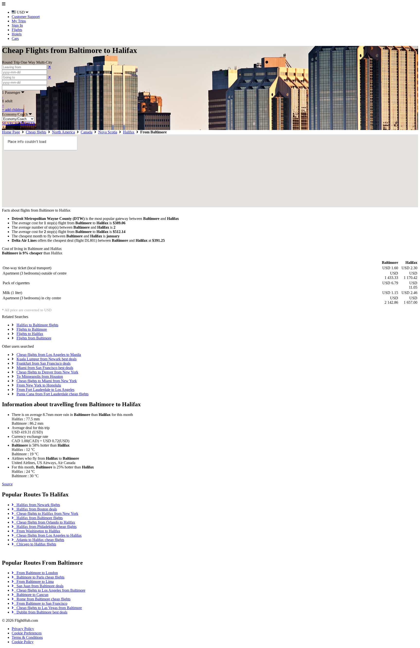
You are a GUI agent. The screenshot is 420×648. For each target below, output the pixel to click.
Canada (86, 132)
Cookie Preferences (27, 633)
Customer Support (26, 17)
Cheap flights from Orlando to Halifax (44, 522)
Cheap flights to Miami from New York (47, 381)
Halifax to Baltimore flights (37, 325)
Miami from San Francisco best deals (45, 368)
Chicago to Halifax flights (35, 544)
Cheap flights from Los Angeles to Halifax (48, 535)
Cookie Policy (23, 642)
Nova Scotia (107, 132)
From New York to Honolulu (39, 385)
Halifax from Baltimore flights (38, 518)
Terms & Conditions (27, 637)
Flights (17, 30)
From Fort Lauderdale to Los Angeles (45, 390)
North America (63, 132)
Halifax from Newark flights (37, 505)
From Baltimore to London (36, 573)
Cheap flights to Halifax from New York (46, 513)
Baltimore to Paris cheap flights (39, 577)
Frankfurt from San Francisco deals (43, 363)
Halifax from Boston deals (35, 509)
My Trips (19, 21)
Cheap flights (36, 132)
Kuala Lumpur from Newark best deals (47, 359)
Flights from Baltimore (34, 338)
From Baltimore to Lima (34, 581)
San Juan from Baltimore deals (38, 586)
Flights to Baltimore (32, 329)
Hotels (17, 34)
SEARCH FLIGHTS (18, 123)
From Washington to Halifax (37, 531)
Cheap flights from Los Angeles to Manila (49, 355)
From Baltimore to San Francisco (40, 603)
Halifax (128, 132)
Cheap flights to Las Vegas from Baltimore (48, 608)
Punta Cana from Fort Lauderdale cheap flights (52, 394)
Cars (15, 38)
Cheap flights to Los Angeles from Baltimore (49, 590)
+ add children (13, 110)
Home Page (11, 132)
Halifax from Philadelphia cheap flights (45, 527)
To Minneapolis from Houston (40, 376)
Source (7, 484)
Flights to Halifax (30, 334)
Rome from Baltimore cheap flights (42, 599)
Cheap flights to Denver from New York (47, 372)
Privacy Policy (23, 629)
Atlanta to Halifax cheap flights (39, 540)
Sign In (17, 25)
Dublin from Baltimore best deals (40, 612)
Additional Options (18, 128)
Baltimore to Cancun (31, 595)
